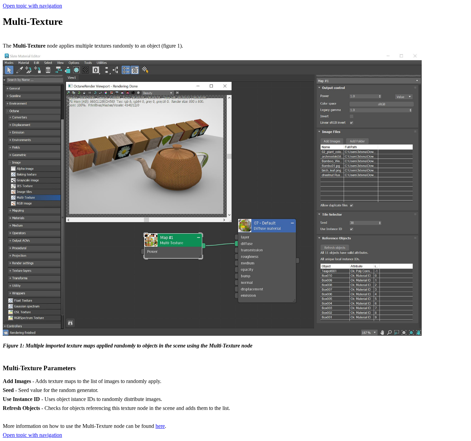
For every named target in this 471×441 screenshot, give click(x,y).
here (160, 426)
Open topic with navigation (32, 6)
